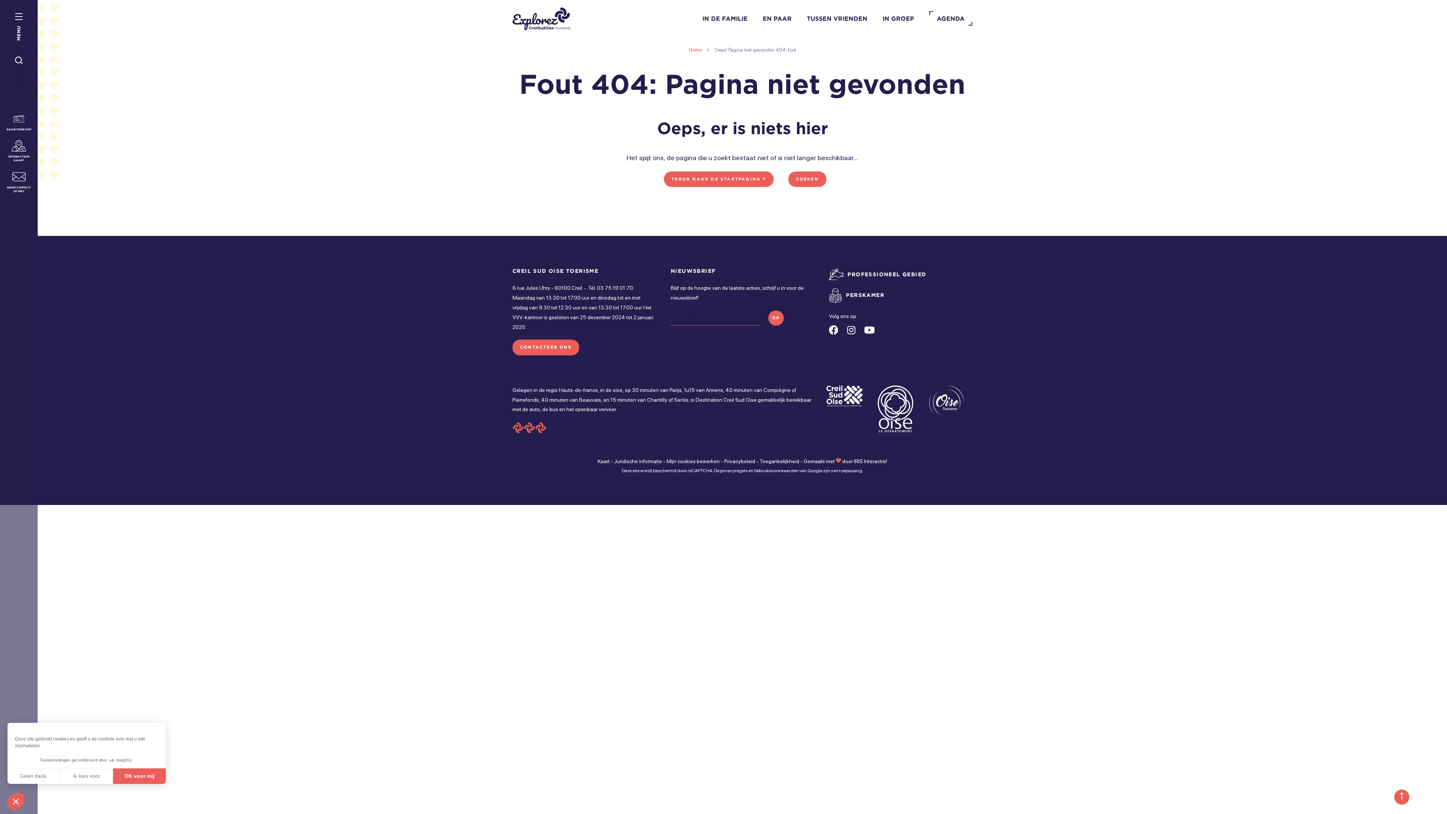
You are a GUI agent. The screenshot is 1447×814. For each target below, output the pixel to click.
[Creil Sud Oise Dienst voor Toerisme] (541, 19)
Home (695, 50)
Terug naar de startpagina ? (718, 179)
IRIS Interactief (870, 461)
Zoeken (807, 179)
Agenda (951, 18)
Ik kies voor (86, 776)
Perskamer (865, 295)
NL (19, 79)
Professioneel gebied (886, 274)
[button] (16, 801)
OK (776, 317)
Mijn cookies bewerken (693, 461)
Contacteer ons (546, 347)
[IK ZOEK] (19, 61)
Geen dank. (34, 776)
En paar (777, 18)
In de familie (725, 18)
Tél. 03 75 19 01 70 (610, 288)
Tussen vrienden (837, 18)
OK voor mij (139, 776)
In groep (898, 18)
